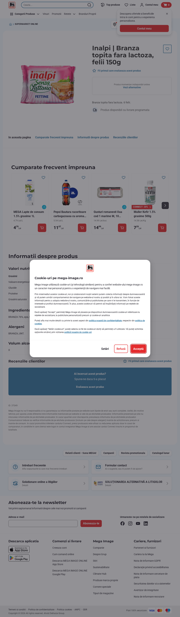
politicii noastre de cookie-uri (78, 332)
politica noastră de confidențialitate (105, 320)
